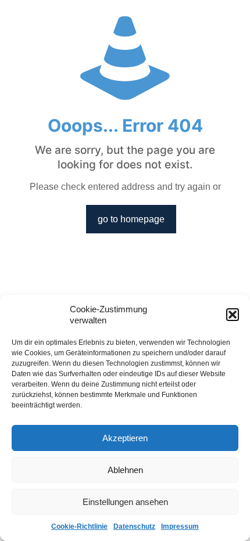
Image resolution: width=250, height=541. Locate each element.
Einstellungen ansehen (125, 502)
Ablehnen (125, 470)
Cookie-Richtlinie (79, 526)
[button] (232, 314)
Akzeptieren (125, 438)
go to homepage (131, 219)
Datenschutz (134, 526)
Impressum (180, 526)
